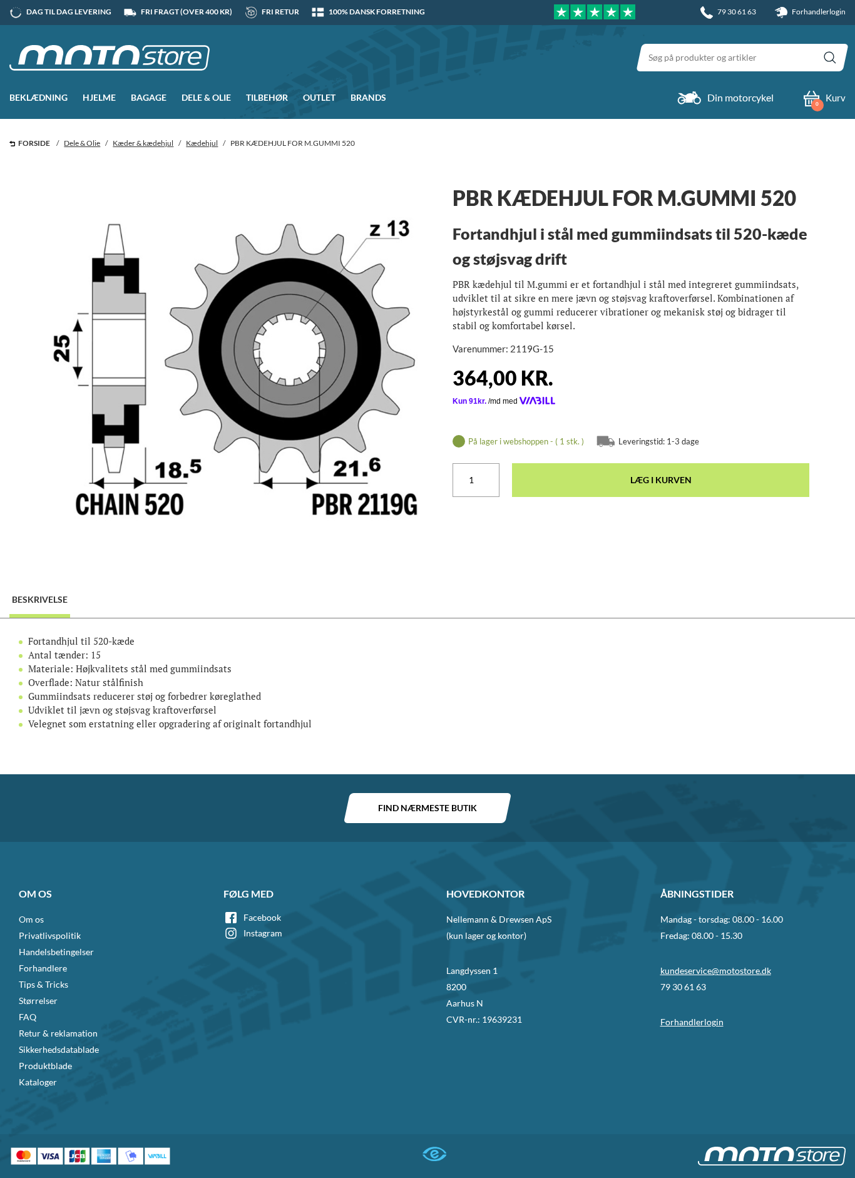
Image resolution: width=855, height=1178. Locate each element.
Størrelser (38, 1000)
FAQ (27, 1017)
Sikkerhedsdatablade (59, 1049)
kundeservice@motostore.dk (715, 970)
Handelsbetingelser (56, 951)
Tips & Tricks (43, 984)
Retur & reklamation (58, 1033)
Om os (31, 919)
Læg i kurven (661, 479)
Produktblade (45, 1065)
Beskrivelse (40, 599)
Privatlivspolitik (50, 935)
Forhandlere (43, 968)
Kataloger (38, 1082)
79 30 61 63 (683, 986)
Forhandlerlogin (818, 11)
